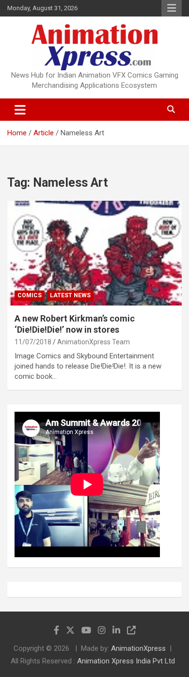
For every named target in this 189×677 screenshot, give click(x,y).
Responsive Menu (171, 8)
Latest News (70, 295)
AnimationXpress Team (93, 342)
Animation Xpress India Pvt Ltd (126, 661)
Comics (29, 295)
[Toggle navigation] (20, 109)
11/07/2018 (33, 342)
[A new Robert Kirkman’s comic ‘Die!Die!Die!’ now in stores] (94, 253)
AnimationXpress (138, 648)
